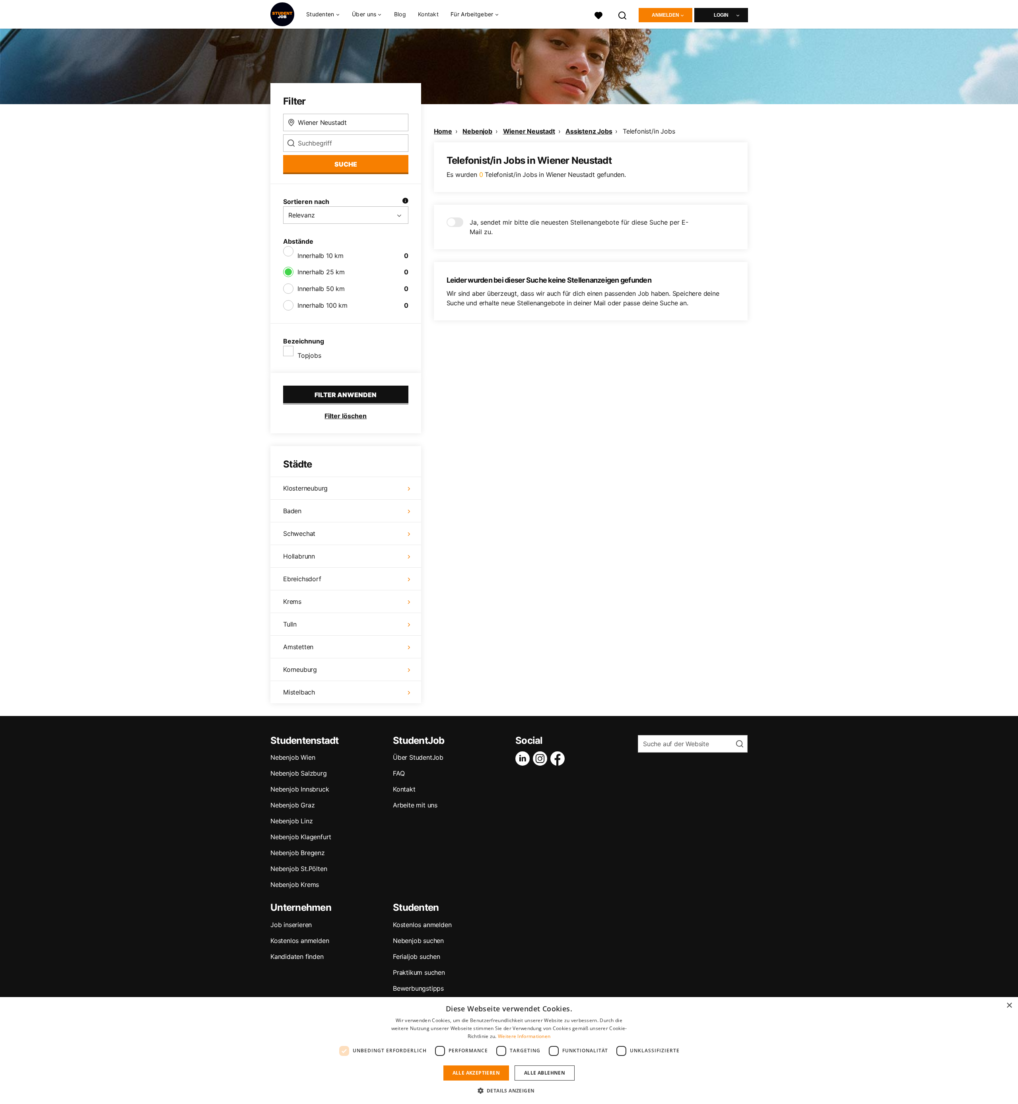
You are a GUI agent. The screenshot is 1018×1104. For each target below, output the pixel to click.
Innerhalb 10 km (320, 256)
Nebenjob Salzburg (298, 773)
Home (443, 131)
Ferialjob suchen (416, 956)
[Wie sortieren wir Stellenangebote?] (405, 201)
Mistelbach (299, 692)
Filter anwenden (346, 395)
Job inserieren (291, 925)
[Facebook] (559, 758)
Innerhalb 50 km (321, 289)
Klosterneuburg (305, 488)
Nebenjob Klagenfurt (300, 837)
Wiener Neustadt (529, 131)
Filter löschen (345, 416)
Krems (292, 601)
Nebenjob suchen (418, 941)
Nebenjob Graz (292, 805)
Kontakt (428, 14)
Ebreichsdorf (302, 579)
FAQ (398, 773)
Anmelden (665, 15)
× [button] (1009, 1006)
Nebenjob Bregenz (297, 853)
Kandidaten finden (297, 956)
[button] (509, 1090)
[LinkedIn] (524, 758)
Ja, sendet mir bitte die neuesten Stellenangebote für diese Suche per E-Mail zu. (579, 227)
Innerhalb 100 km (322, 305)
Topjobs (309, 355)
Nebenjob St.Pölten (298, 869)
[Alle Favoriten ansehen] (598, 14)
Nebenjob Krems (294, 885)
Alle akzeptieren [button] (476, 1072)
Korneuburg (300, 669)
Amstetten (298, 647)
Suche (345, 164)
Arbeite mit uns (415, 805)
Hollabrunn (299, 556)
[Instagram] (541, 758)
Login (721, 15)
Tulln (290, 624)
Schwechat (299, 533)
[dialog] (509, 1050)
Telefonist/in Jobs (649, 131)
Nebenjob (477, 131)
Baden (292, 511)
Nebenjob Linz (291, 821)
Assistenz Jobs (588, 131)
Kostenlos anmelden (299, 941)
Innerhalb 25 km (321, 272)
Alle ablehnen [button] (544, 1072)
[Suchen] (623, 14)
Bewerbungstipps (418, 988)
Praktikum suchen (419, 972)
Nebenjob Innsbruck (299, 789)
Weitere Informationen (524, 1036)
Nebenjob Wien (292, 757)
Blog (400, 14)
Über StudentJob (418, 757)
